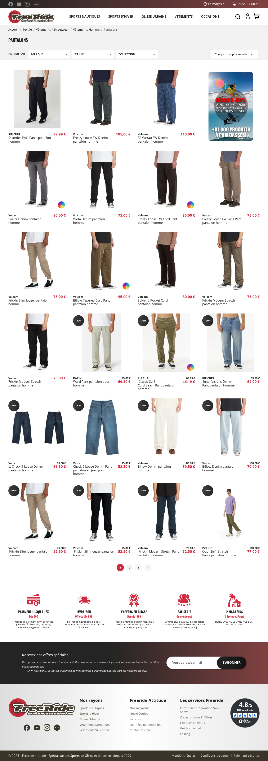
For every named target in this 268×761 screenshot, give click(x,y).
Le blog (185, 734)
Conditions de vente (214, 755)
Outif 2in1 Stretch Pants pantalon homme (219, 551)
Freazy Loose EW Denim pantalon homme (90, 138)
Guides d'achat (190, 728)
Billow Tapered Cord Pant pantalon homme (91, 300)
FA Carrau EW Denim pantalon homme (153, 138)
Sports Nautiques (92, 708)
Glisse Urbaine (90, 719)
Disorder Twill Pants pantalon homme (29, 138)
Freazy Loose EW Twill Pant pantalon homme (221, 219)
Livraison (136, 719)
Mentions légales (184, 755)
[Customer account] (248, 18)
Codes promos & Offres (196, 717)
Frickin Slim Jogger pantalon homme (28, 300)
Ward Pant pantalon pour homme (91, 381)
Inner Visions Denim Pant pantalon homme (218, 381)
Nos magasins (139, 708)
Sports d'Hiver (89, 713)
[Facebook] (10, 4)
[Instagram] (27, 4)
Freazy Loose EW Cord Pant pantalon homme (157, 219)
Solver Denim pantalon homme (24, 219)
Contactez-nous (141, 730)
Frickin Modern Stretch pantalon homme (218, 300)
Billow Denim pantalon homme (154, 466)
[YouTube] (19, 4)
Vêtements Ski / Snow (95, 730)
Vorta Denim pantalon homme (89, 219)
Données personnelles (145, 725)
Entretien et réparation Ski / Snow (199, 710)
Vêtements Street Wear (96, 725)
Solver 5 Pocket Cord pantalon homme (153, 300)
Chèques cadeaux (192, 723)
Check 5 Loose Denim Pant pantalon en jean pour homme (92, 468)
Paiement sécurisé (246, 755)
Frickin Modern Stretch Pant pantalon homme (158, 551)
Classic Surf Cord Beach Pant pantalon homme (156, 383)
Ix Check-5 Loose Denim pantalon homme (25, 466)
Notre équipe (139, 713)
